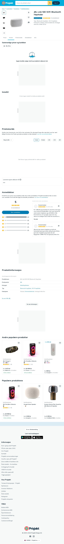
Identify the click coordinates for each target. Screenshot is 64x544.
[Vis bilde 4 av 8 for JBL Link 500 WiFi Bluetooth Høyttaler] (4, 28)
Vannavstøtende (29, 291)
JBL (21, 282)
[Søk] (50, 3)
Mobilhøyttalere (25, 8)
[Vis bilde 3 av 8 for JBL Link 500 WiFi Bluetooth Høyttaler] (4, 23)
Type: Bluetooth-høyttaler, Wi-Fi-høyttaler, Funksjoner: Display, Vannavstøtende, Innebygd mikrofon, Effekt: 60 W (47, 22)
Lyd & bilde (9, 8)
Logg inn (56, 3)
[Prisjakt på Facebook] (30, 536)
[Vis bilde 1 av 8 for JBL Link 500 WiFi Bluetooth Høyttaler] (4, 13)
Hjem (3, 8)
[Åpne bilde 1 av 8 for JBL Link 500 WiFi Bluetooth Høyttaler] (16, 23)
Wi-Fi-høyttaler (36, 288)
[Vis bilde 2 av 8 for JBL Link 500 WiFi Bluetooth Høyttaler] (4, 18)
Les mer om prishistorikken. (44, 134)
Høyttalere (16, 8)
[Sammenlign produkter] (28, 22)
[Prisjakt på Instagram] (34, 536)
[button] (4, 33)
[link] (47, 212)
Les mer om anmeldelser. (41, 197)
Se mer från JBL (6, 298)
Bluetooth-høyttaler (25, 288)
